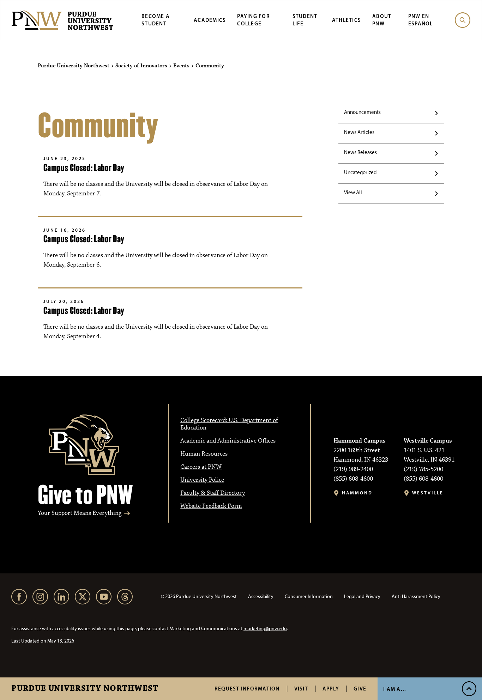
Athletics (346, 20)
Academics (210, 20)
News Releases (360, 152)
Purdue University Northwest (84, 689)
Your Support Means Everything (79, 513)
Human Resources (204, 454)
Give (360, 688)
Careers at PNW (201, 467)
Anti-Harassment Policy (416, 596)
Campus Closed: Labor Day (83, 168)
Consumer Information (309, 596)
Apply (331, 688)
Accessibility (260, 596)
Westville (428, 492)
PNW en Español (420, 20)
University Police (202, 480)
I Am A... (394, 689)
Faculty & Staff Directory (212, 493)
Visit (301, 688)
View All (353, 192)
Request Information (247, 688)
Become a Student (155, 20)
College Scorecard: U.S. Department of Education (229, 424)
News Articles (359, 132)
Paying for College (253, 20)
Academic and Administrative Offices (228, 441)
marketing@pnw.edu (265, 629)
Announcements (362, 112)
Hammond (357, 492)
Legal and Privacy (362, 596)
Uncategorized (360, 172)
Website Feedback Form (211, 506)
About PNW (381, 20)
